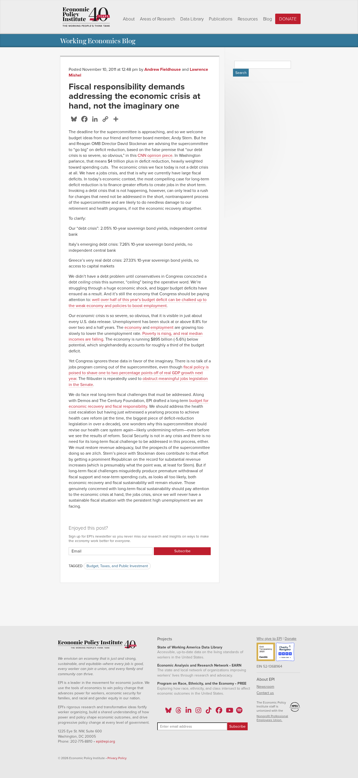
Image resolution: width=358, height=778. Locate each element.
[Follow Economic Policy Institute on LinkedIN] (188, 712)
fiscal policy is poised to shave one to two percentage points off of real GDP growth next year (139, 373)
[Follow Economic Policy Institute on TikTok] (208, 712)
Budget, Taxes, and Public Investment (117, 566)
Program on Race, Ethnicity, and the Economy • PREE (201, 683)
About (129, 19)
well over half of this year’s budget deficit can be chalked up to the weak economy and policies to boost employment (138, 302)
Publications (220, 19)
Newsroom (265, 686)
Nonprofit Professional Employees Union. (272, 718)
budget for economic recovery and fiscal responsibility (138, 403)
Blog (267, 19)
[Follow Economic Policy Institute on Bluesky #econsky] (168, 712)
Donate (288, 19)
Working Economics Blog (97, 40)
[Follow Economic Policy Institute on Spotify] (239, 712)
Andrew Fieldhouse (162, 69)
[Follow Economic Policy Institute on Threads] (178, 712)
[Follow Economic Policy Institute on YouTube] (229, 712)
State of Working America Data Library (189, 647)
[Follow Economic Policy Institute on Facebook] (218, 712)
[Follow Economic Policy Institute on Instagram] (198, 712)
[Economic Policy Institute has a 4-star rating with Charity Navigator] (285, 653)
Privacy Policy (117, 758)
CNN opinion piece (155, 155)
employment (161, 327)
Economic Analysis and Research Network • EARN (199, 665)
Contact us (265, 693)
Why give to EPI (269, 638)
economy (133, 327)
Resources (248, 19)
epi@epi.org (105, 741)
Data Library (192, 19)
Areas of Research (157, 19)
